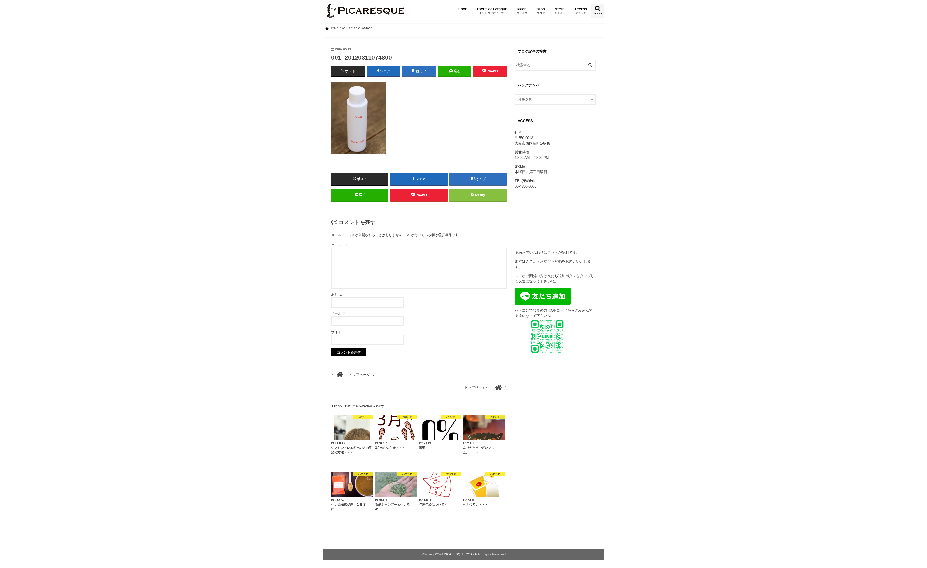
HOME (462, 11)
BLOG (541, 11)
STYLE (560, 11)
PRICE (522, 11)
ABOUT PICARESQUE (492, 11)
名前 (336, 295)
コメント (340, 245)
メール (338, 313)
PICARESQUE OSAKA (460, 554)
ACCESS (581, 11)
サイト (336, 332)
